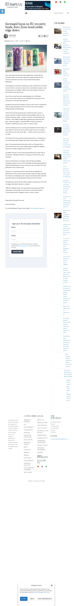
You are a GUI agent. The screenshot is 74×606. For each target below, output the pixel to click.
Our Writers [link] (42, 415)
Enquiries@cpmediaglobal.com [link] (59, 429)
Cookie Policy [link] (36, 592)
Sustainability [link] (29, 417)
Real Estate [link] (28, 429)
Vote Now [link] (27, 447)
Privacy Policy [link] (46, 592)
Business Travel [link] (27, 433)
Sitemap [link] (40, 442)
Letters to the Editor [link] (43, 421)
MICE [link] (25, 437)
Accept (23, 598)
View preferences (45, 598)
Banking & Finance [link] (27, 410)
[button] (52, 585)
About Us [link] (40, 410)
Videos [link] (26, 445)
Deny (32, 598)
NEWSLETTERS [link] (42, 412)
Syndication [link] (41, 425)
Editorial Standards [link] (41, 438)
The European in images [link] (29, 458)
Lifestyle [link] (27, 439)
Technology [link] (28, 419)
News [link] (28, 41)
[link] (2, 11)
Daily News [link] (28, 462)
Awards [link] (26, 442)
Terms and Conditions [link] (41, 431)
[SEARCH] (68, 13)
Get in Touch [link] (42, 418)
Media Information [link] (42, 446)
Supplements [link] (29, 450)
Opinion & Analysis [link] (27, 454)
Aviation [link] (27, 422)
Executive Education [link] (28, 426)
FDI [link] (25, 414)
